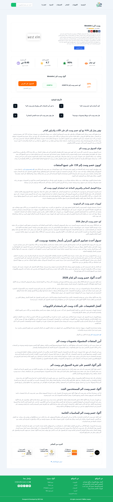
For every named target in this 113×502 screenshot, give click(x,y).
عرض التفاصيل (27, 88)
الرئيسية (83, 4)
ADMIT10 (49, 85)
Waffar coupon (86, 499)
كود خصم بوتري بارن (28, 169)
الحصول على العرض (27, 83)
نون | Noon (50, 485)
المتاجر (67, 4)
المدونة (51, 4)
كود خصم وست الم (96, 334)
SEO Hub (40, 499)
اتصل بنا (44, 4)
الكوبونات (75, 4)
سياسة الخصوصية (73, 493)
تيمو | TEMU (50, 482)
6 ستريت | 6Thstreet (48, 488)
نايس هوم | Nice (49, 490)
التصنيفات (59, 4)
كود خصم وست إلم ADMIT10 (71, 85)
